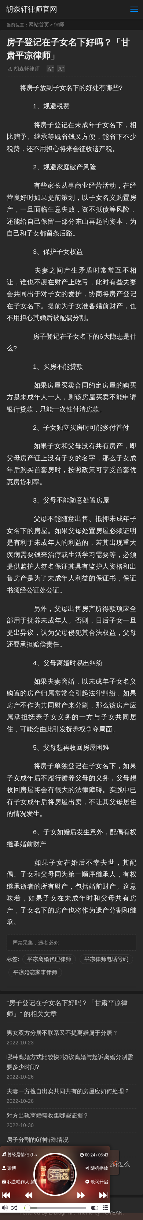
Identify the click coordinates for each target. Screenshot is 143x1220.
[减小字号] (61, 68)
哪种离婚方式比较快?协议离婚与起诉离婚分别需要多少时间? (70, 1062)
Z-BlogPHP (61, 1213)
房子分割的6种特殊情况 (38, 1140)
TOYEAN (112, 1213)
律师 (59, 25)
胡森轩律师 (27, 69)
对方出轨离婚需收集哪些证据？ (48, 1115)
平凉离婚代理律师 (49, 959)
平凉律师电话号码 (106, 959)
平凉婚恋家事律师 (35, 972)
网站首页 (39, 25)
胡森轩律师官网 (31, 9)
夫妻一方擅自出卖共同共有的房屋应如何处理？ (68, 1091)
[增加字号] (50, 68)
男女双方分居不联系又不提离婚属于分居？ (62, 1033)
